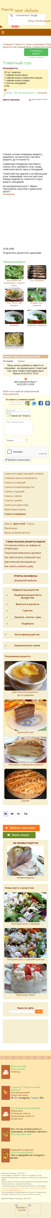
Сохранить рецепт (36, 52)
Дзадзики (14, 325)
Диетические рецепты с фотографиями (25, 694)
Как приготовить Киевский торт (22, 557)
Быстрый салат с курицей (25, 923)
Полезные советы (20, 1113)
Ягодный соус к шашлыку (37, 304)
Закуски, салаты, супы (27, 617)
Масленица (10, 528)
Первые (21, 361)
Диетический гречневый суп (20, 561)
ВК (15, 1097)
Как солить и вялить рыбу (18, 566)
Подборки (28, 623)
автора (28, 1184)
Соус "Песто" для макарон (14, 304)
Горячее (28, 610)
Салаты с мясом (13, 496)
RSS (42, 1097)
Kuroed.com (18, 1194)
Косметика (17, 1118)
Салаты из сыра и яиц (16, 504)
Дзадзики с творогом (36, 325)
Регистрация (43, 20)
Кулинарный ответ (21, 1134)
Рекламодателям (20, 1092)
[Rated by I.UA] (34, 1215)
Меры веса (17, 1110)
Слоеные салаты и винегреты (20, 478)
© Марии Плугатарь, (15, 1198)
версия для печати (39, 99)
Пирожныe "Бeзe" (25, 994)
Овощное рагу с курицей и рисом (25, 959)
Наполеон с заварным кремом (25, 764)
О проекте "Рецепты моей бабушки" (25, 1088)
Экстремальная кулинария (25, 1108)
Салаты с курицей (14, 491)
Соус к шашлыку (37, 280)
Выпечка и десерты (27, 604)
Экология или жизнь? (22, 1152)
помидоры (9, 194)
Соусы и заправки (35, 44)
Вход (31, 20)
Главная (7, 44)
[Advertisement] (25, 127)
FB (12, 1097)
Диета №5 (19, 523)
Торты (30, 523)
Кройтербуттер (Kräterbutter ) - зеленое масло (14, 283)
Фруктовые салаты (15, 509)
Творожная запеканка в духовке (22, 552)
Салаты (18, 44)
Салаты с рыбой (13, 500)
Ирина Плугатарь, (10, 1173)
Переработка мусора (21, 1149)
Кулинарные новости (22, 1116)
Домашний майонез (14, 347)
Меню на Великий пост (17, 532)
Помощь (15, 1071)
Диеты (8, 523)
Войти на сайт (18, 1066)
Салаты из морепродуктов (19, 487)
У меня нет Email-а (20, 415)
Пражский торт (25, 732)
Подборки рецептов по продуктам (28, 596)
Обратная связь (19, 1095)
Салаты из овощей (14, 482)
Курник (26, 800)
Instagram (24, 1097)
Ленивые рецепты (25, 877)
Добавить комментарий (18, 459)
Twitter (35, 1097)
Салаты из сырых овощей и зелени (23, 473)
